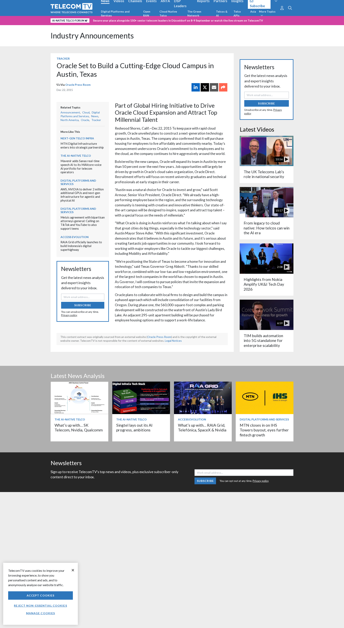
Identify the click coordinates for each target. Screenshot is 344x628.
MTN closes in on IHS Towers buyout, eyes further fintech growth (264, 430)
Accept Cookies (41, 595)
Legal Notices (173, 340)
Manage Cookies (40, 613)
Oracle (85, 120)
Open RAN (146, 13)
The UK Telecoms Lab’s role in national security (264, 174)
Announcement (70, 112)
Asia (253, 11)
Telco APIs (237, 13)
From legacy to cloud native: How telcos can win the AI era (266, 228)
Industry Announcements (92, 35)
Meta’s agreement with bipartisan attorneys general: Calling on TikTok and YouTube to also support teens (83, 223)
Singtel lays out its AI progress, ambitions (134, 427)
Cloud (86, 112)
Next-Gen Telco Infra (77, 138)
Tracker (63, 58)
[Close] (72, 570)
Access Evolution (75, 237)
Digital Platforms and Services (115, 13)
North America (70, 120)
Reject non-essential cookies (40, 605)
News (94, 116)
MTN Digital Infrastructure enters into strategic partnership (82, 145)
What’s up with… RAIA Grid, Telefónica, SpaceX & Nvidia (202, 427)
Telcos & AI (222, 13)
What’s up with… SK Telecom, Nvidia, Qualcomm (79, 427)
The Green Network (194, 13)
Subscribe (82, 305)
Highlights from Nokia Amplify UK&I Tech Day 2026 (264, 284)
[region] (40, 594)
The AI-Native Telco (76, 155)
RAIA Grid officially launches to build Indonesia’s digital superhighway (81, 245)
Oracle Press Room (78, 84)
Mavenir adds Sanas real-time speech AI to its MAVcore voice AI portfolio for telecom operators (81, 166)
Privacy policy (69, 315)
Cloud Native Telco (168, 13)
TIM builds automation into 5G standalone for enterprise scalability (263, 340)
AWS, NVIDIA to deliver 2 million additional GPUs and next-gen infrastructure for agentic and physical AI (82, 194)
